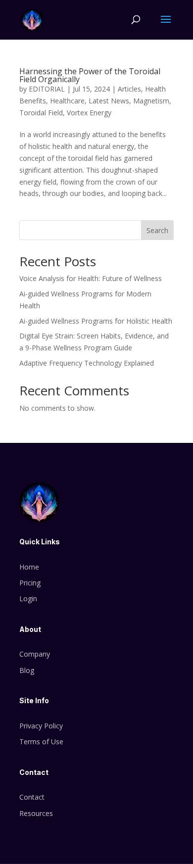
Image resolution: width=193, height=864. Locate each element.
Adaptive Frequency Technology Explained (86, 363)
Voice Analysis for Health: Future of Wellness (90, 278)
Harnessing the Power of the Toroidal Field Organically (89, 75)
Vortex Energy (89, 112)
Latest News (109, 100)
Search (157, 230)
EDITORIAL (47, 89)
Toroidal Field (41, 112)
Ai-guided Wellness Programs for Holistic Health (95, 321)
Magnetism (151, 100)
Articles (129, 89)
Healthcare (67, 100)
